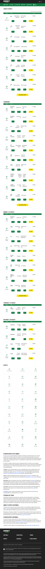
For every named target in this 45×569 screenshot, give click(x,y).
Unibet (5, 455)
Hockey (5, 538)
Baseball (19, 538)
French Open (33, 476)
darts (26, 514)
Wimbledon (28, 475)
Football (5, 535)
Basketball (20, 535)
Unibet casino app (30, 525)
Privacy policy (5, 544)
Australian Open (28, 476)
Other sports (33, 538)
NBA (33, 480)
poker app (37, 525)
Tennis (31, 535)
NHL (32, 487)
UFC (30, 514)
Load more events (22, 94)
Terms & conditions (11, 544)
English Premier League (15, 473)
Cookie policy (20, 544)
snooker (23, 514)
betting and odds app (21, 521)
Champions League (7, 473)
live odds (8, 508)
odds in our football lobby (19, 472)
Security (16, 544)
